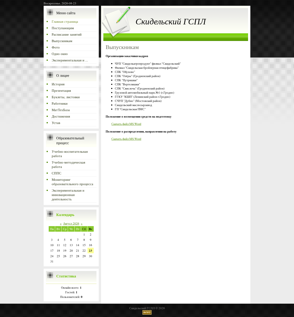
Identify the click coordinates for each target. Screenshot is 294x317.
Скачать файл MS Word (126, 124)
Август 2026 (71, 223)
